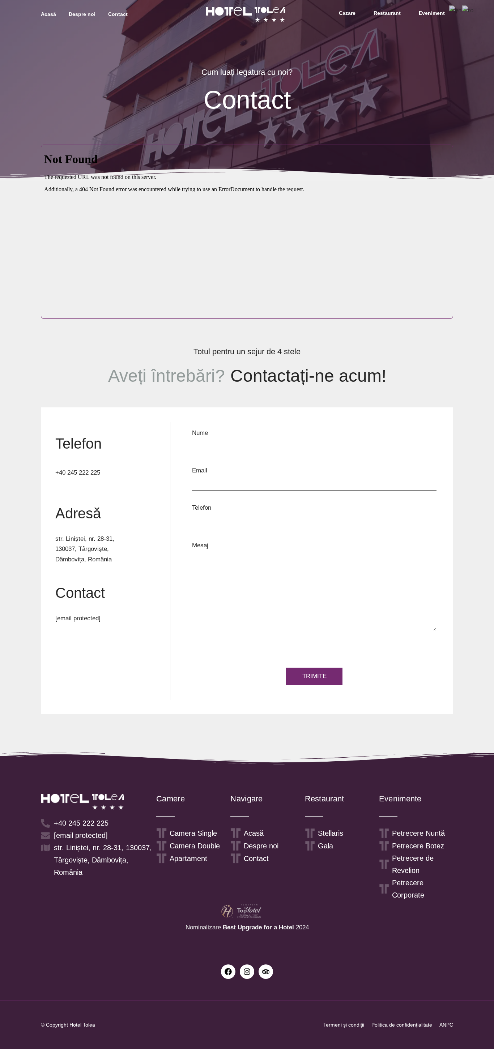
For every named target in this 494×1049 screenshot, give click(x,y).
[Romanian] (468, 10)
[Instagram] (247, 971)
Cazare (347, 13)
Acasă (48, 14)
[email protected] (78, 618)
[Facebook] (228, 971)
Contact (118, 14)
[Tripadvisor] (266, 971)
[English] (455, 10)
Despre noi (82, 14)
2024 (301, 927)
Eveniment (432, 13)
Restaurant (387, 13)
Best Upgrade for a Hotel (258, 927)
